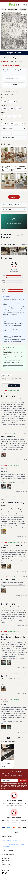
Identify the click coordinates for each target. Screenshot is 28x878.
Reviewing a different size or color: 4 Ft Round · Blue (13, 722)
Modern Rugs (23, 9)
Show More (14, 197)
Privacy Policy (6, 785)
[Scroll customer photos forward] (25, 250)
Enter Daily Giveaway (8, 854)
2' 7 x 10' (12, 123)
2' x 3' (4, 101)
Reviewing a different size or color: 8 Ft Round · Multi (13, 450)
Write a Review (15, 385)
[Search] (4, 5)
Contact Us (5, 858)
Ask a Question (6, 91)
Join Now (22, 780)
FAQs (3, 862)
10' (20, 116)
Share (16, 91)
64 (19, 737)
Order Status (6, 860)
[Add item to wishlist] (12, 147)
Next (23, 737)
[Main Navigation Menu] (2, 5)
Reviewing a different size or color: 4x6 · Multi (12, 482)
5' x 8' (11, 108)
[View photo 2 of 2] (9, 486)
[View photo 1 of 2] (3, 486)
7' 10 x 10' (12, 101)
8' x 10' (19, 108)
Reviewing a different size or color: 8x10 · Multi (13, 365)
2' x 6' (4, 123)
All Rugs (4, 9)
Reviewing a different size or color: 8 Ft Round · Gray (13, 683)
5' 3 (14, 116)
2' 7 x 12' (20, 123)
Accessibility (5, 867)
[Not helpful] (26, 460)
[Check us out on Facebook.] (3, 873)
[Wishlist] (24, 5)
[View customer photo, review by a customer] (5, 251)
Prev (5, 737)
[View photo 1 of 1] (3, 455)
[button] (13, 13)
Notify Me (14, 84)
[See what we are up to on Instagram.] (6, 873)
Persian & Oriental (12, 9)
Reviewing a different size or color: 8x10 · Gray (12, 527)
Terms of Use (6, 841)
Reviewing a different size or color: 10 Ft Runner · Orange (13, 585)
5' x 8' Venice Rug (20, 166)
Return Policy (6, 864)
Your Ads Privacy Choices (10, 844)
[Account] (22, 5)
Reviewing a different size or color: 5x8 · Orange (13, 424)
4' (9, 116)
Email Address (6, 75)
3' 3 (4, 116)
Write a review (18, 61)
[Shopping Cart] (26, 5)
